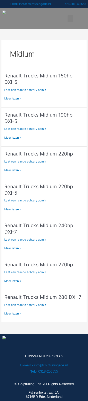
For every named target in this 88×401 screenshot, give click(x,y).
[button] (70, 18)
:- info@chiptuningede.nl (44, 365)
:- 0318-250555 (44, 371)
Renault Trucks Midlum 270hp (38, 265)
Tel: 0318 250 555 (74, 4)
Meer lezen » (12, 98)
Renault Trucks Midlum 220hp (38, 154)
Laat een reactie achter (19, 89)
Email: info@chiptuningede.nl (30, 4)
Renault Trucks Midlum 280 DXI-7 (42, 297)
